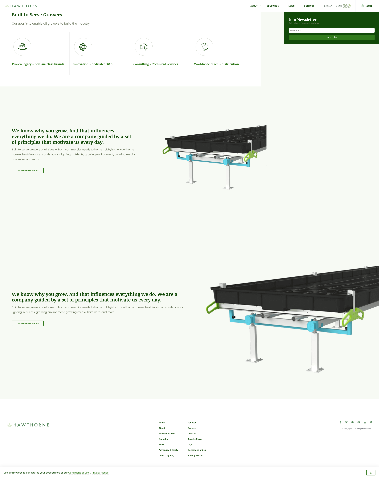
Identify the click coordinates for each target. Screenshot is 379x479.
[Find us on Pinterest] (370, 422)
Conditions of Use (197, 449)
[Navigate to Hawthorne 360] (337, 6)
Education (273, 5)
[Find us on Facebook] (340, 422)
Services (192, 422)
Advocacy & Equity (168, 449)
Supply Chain (195, 439)
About (254, 5)
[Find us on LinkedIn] (364, 422)
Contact (309, 5)
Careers (192, 428)
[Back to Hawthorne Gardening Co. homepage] (23, 6)
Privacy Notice (195, 455)
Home (162, 422)
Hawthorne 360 (167, 433)
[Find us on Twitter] (346, 422)
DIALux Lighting (166, 455)
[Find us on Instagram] (352, 422)
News (292, 5)
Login (372, 5)
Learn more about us (28, 170)
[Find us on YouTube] (358, 422)
